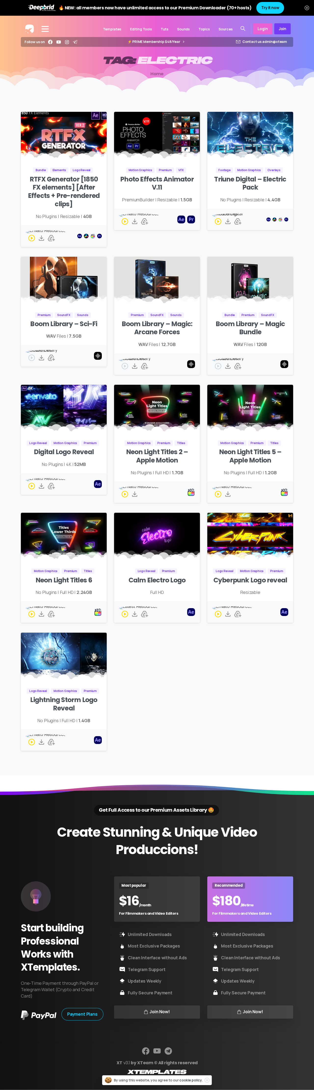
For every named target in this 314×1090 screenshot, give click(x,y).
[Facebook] (50, 42)
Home (157, 74)
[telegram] (75, 42)
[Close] (307, 8)
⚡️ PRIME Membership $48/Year (154, 42)
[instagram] (67, 42)
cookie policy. (191, 1080)
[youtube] (58, 42)
